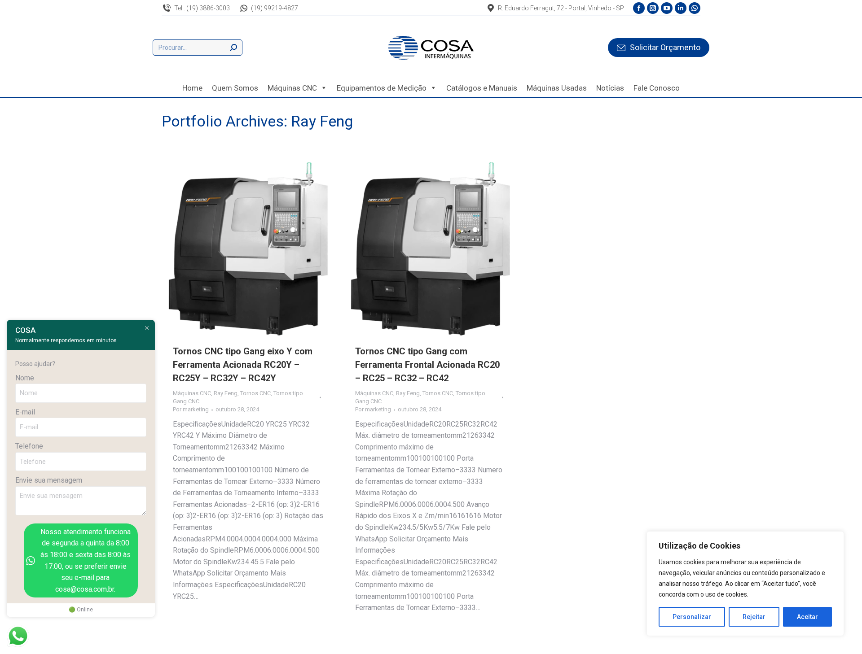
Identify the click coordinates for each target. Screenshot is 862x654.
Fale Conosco (656, 87)
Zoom (236, 249)
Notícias (610, 87)
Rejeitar (754, 616)
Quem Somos (235, 87)
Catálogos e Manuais (481, 87)
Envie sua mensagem (48, 480)
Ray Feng (225, 393)
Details (260, 249)
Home (192, 87)
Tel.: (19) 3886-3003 (202, 8)
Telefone (29, 446)
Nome (24, 378)
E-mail (25, 412)
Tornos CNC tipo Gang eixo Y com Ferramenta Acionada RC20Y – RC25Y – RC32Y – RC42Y (242, 365)
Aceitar (807, 616)
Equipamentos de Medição (382, 87)
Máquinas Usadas (557, 87)
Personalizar (692, 616)
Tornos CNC (255, 393)
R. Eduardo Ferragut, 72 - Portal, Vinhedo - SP (561, 8)
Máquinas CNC (292, 87)
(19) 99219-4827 (274, 8)
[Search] (233, 47)
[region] (745, 583)
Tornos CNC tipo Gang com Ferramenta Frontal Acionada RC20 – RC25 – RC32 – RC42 (427, 365)
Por (191, 409)
